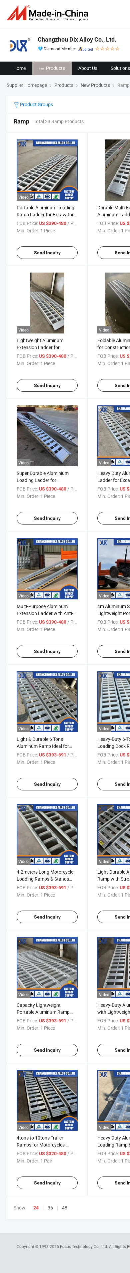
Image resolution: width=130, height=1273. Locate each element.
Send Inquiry (47, 252)
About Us (87, 68)
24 (36, 1207)
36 (50, 1207)
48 (64, 1207)
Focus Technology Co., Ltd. (84, 1246)
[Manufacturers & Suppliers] (49, 13)
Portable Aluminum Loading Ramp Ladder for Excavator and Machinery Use (45, 214)
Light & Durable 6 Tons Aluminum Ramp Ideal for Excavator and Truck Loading (47, 746)
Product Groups (36, 104)
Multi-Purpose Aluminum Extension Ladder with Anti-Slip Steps (45, 613)
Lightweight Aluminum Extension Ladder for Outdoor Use (40, 347)
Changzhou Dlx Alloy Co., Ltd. (77, 39)
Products (55, 68)
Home (19, 68)
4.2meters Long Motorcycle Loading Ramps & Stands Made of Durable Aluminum (45, 879)
